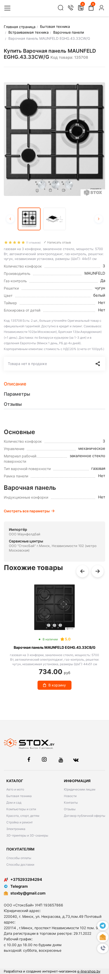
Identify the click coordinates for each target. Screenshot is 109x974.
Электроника (15, 829)
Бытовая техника (19, 796)
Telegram (19, 886)
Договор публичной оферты (84, 816)
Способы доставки (20, 864)
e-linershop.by (88, 971)
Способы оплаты (18, 858)
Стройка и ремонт (19, 822)
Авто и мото (15, 789)
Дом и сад (13, 802)
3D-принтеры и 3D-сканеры (27, 835)
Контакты (71, 802)
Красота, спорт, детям (22, 816)
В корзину (57, 685)
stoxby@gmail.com (27, 893)
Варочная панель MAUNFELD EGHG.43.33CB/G (55, 647)
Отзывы (70, 809)
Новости (70, 796)
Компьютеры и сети (21, 809)
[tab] (54, 384)
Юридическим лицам (79, 789)
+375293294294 (26, 879)
